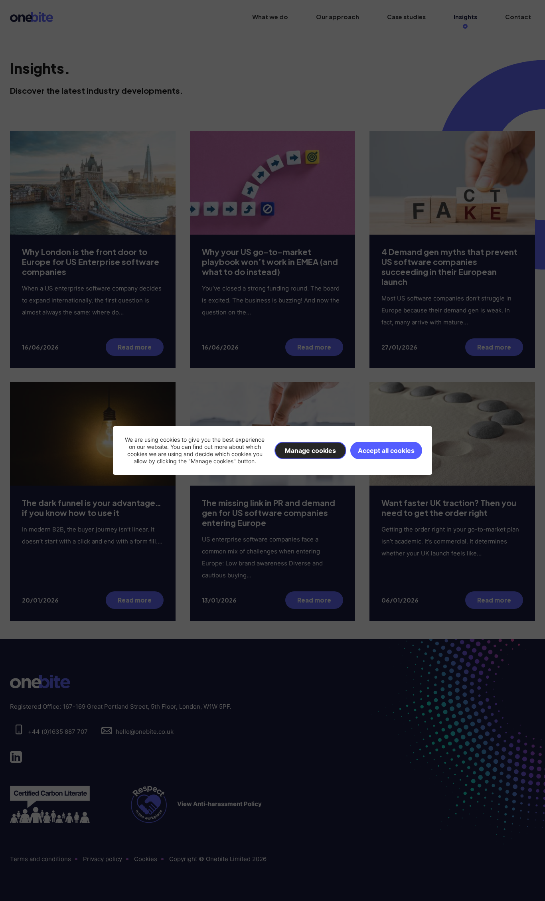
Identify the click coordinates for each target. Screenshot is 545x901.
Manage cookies (310, 450)
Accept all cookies (386, 450)
